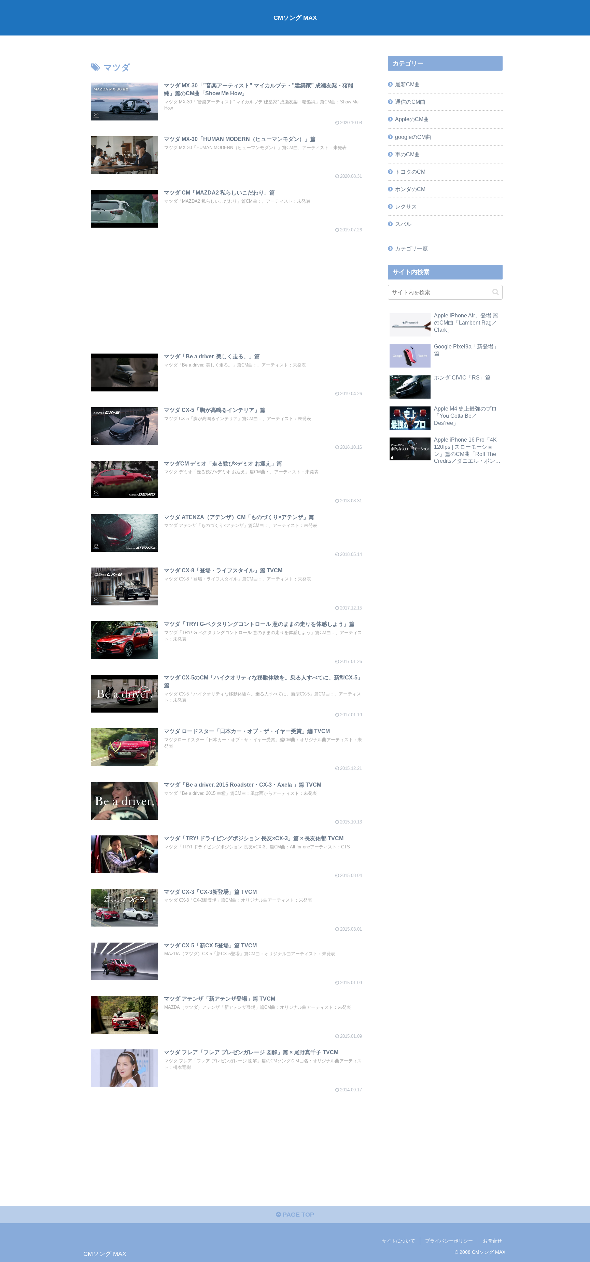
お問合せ (492, 1241)
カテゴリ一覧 (411, 248)
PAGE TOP (297, 1214)
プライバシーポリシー (449, 1241)
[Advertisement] (227, 287)
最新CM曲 (407, 84)
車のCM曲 (407, 154)
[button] (496, 292)
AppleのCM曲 (412, 119)
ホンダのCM (410, 189)
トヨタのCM (410, 172)
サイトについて (398, 1241)
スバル (403, 224)
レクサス (406, 206)
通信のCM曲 (410, 102)
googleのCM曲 (413, 137)
